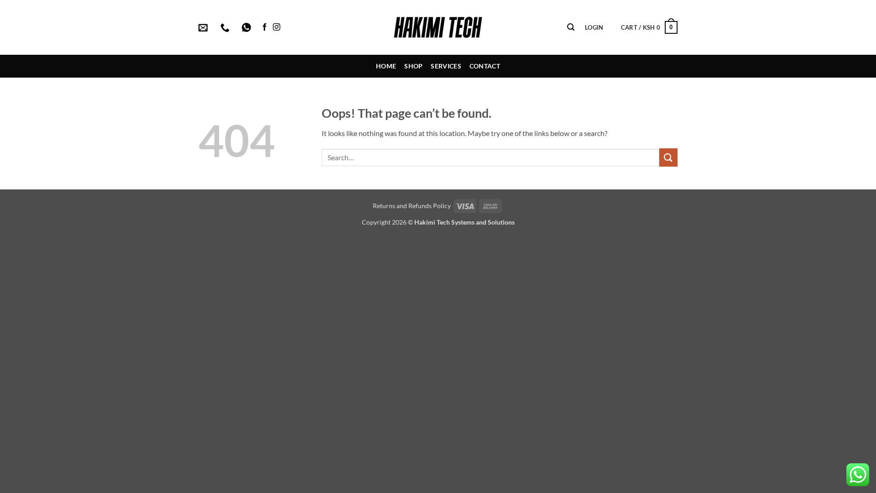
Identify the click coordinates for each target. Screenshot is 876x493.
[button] (570, 27)
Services (446, 66)
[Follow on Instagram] (276, 27)
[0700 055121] (226, 27)
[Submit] (668, 157)
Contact (484, 66)
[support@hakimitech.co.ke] (204, 27)
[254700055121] (247, 27)
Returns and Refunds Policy (412, 206)
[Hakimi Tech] (438, 27)
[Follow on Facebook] (264, 27)
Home (386, 66)
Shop (413, 66)
